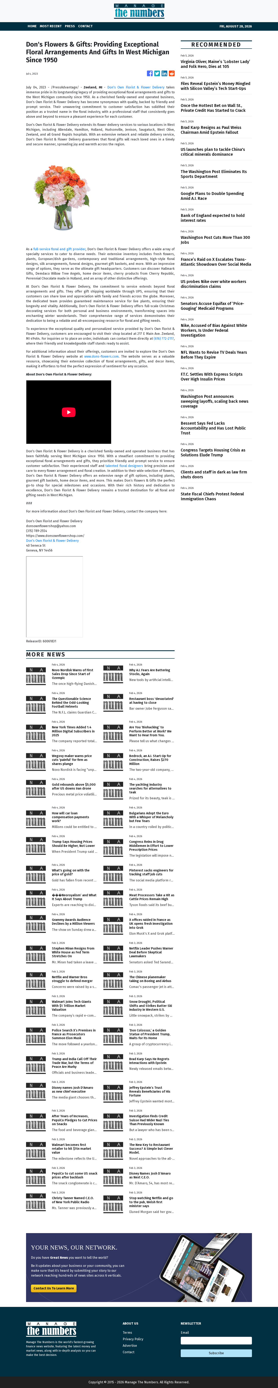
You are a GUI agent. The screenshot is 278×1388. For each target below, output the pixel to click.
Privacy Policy (133, 1339)
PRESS (70, 26)
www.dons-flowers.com (101, 356)
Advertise (130, 1346)
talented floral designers (124, 466)
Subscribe (216, 1353)
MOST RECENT (51, 26)
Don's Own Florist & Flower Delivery (136, 87)
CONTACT (85, 26)
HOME (32, 26)
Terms (127, 1333)
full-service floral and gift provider (59, 249)
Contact (128, 1352)
